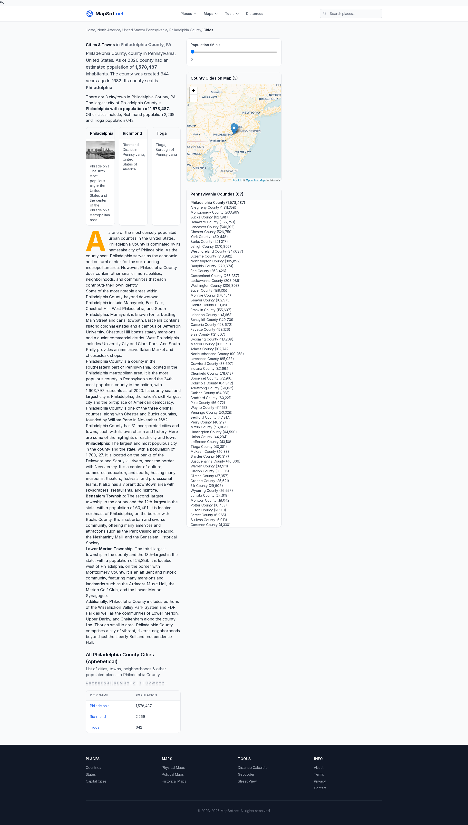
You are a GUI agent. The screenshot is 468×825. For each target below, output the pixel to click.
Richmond (132, 114)
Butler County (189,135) (209, 290)
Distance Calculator (253, 767)
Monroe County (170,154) (211, 295)
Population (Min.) (205, 45)
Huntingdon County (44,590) (214, 432)
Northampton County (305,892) (216, 261)
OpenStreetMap (255, 180)
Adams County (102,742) (210, 349)
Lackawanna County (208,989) (216, 280)
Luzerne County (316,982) (212, 256)
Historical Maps (174, 781)
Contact (320, 788)
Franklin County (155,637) (211, 310)
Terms (319, 774)
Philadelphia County (126, 244)
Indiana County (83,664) (210, 368)
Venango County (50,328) (212, 412)
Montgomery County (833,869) (216, 212)
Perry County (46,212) (208, 422)
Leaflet (237, 180)
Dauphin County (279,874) (212, 266)
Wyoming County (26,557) (212, 490)
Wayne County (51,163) (209, 407)
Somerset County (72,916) (212, 378)
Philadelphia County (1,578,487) (218, 202)
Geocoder (246, 774)
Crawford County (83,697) (212, 363)
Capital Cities (96, 781)
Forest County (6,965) (208, 515)
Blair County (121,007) (208, 334)
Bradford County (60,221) (211, 398)
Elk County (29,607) (207, 486)
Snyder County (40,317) (210, 456)
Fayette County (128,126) (210, 329)
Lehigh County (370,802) (211, 246)
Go (272, 59)
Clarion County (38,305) (210, 471)
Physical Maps (173, 767)
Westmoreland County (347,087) (217, 251)
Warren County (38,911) (209, 466)
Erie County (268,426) (208, 271)
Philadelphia (97, 108)
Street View (247, 781)
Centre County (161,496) (210, 305)
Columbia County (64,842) (212, 383)
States (91, 774)
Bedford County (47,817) (211, 417)
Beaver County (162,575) (211, 300)
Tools (229, 13)
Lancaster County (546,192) (213, 227)
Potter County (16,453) (209, 505)
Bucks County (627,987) (210, 217)
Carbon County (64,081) (210, 393)
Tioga (99, 120)
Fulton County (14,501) (208, 510)
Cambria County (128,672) (212, 324)
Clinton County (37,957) (210, 476)
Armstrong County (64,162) (212, 388)
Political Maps (173, 774)
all (166, 683)
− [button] (193, 98)
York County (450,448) (209, 237)
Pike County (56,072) (208, 403)
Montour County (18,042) (211, 500)
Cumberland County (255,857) (215, 276)
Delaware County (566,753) (213, 222)
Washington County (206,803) (215, 285)
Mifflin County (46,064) (209, 427)
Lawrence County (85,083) (212, 359)
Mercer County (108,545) (211, 344)
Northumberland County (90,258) (217, 354)
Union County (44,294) (209, 437)
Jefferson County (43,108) (212, 442)
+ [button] (193, 91)
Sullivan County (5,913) (209, 520)
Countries (93, 767)
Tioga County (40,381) (209, 446)
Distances (254, 13)
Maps (208, 13)
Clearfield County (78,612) (212, 373)
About (318, 767)
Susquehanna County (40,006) (216, 461)
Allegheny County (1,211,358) (213, 207)
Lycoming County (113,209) (212, 339)
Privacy (320, 781)
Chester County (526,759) (212, 232)
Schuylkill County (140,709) (213, 320)
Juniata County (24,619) (210, 495)
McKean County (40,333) (211, 451)
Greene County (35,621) (210, 481)
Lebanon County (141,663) (212, 315)
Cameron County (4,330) (211, 525)
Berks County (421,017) (209, 241)
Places (186, 13)
